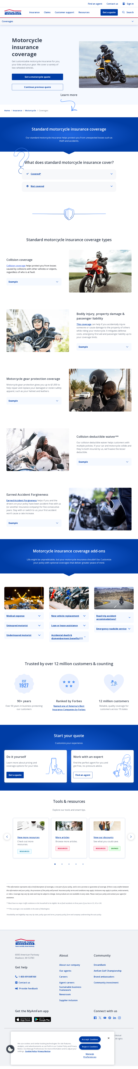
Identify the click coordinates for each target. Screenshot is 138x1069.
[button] (10, 1049)
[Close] (109, 1038)
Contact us (112, 3)
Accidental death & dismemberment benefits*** (67, 637)
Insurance (34, 12)
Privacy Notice (44, 1051)
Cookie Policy (31, 1051)
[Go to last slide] (7, 837)
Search (130, 12)
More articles (62, 837)
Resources (84, 12)
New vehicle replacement (65, 615)
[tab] (55, 864)
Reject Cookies (90, 1046)
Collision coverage (15, 265)
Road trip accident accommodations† (106, 617)
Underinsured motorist (18, 635)
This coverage (84, 324)
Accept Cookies (90, 1039)
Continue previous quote (37, 87)
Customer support (64, 12)
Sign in (130, 3)
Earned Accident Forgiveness (21, 500)
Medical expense (15, 615)
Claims (47, 12)
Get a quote (15, 775)
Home (7, 110)
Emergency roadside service (111, 628)
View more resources (28, 837)
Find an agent (95, 3)
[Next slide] (131, 837)
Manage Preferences (89, 1055)
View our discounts (103, 837)
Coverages (7, 21)
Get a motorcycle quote (37, 76)
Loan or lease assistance (64, 625)
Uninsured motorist (17, 625)
